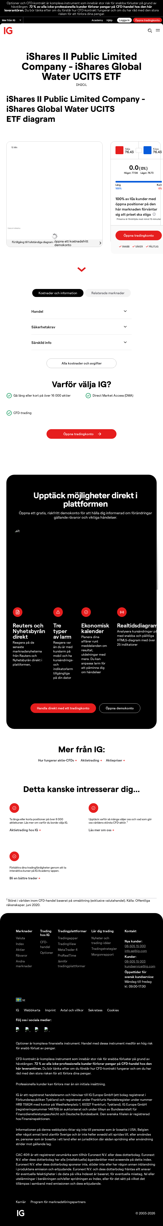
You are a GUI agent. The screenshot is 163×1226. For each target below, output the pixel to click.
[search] (149, 30)
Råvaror (21, 955)
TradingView (67, 944)
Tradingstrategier (104, 948)
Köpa (156, 148)
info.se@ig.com (136, 951)
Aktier (20, 949)
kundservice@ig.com (140, 966)
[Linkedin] (47, 1029)
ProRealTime (67, 955)
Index (20, 944)
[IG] (8, 30)
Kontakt (130, 931)
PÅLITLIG (153, 246)
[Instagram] (27, 1029)
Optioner (46, 952)
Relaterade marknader (107, 293)
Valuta (20, 938)
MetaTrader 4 (68, 949)
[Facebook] (18, 1029)
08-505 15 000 (135, 946)
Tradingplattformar (72, 931)
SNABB (125, 246)
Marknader (24, 931)
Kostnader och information (58, 293)
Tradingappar (68, 938)
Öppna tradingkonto (147, 20)
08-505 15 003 (135, 961)
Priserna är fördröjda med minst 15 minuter (139, 219)
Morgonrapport (102, 954)
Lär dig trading (102, 931)
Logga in (124, 20)
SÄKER (139, 246)
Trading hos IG (45, 933)
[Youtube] (37, 1029)
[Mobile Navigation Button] (157, 30)
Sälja (127, 148)
